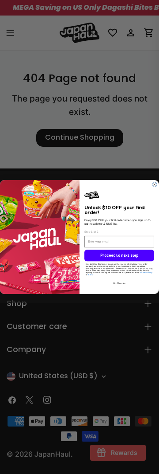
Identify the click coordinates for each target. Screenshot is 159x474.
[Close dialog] (154, 183)
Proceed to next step (119, 256)
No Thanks (119, 284)
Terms (90, 275)
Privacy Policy (146, 273)
